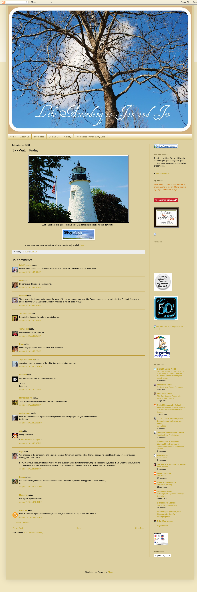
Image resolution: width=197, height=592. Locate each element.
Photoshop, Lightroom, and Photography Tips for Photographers (169, 514)
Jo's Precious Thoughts (30, 440)
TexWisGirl (24, 329)
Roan (21, 344)
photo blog (39, 136)
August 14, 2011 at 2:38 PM (30, 517)
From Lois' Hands (165, 385)
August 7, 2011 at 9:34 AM (30, 469)
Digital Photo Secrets (166, 503)
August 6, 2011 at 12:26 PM (30, 423)
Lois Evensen (25, 265)
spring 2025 (161, 426)
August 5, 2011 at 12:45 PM (30, 366)
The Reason (161, 476)
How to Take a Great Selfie (167, 505)
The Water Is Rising (164, 485)
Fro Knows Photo (164, 394)
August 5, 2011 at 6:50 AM (30, 305)
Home (13, 136)
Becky (22, 477)
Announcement (162, 467)
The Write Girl (25, 314)
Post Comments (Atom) (33, 533)
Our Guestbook (162, 173)
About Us (24, 136)
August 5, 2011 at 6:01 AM (30, 287)
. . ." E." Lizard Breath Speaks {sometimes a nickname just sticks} (170, 421)
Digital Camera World (166, 369)
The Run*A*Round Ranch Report (171, 464)
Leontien (23, 375)
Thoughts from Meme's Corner (170, 433)
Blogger (111, 572)
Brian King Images (165, 521)
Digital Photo (162, 526)
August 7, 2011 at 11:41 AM (30, 487)
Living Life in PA (164, 473)
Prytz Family (162, 455)
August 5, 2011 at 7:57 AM (30, 321)
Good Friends (162, 458)
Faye (21, 452)
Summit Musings (164, 491)
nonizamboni (24, 413)
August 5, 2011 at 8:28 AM (30, 351)
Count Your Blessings (166, 482)
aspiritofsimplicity (27, 359)
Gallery (67, 136)
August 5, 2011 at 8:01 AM (30, 336)
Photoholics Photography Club (90, 136)
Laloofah (23, 296)
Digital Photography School (169, 405)
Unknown (23, 510)
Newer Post (18, 528)
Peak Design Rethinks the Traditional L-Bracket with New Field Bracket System (171, 410)
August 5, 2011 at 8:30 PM (30, 405)
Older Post (139, 528)
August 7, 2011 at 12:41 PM (30, 502)
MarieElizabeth (25, 398)
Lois (21, 280)
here (82, 245)
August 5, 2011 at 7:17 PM (30, 390)
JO (20, 431)
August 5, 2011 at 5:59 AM (30, 272)
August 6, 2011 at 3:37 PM (30, 443)
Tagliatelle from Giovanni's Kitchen (170, 387)
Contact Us (54, 136)
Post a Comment (23, 523)
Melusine (23, 495)
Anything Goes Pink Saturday (168, 435)
